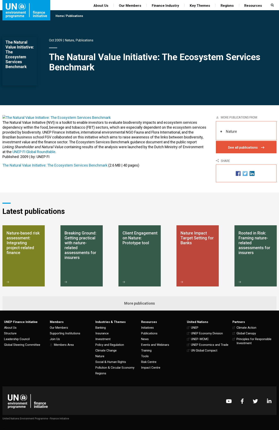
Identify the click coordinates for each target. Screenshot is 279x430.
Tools (145, 356)
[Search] (272, 5)
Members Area (64, 345)
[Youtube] (229, 401)
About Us (101, 5)
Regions (227, 5)
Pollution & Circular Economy (114, 367)
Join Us (55, 339)
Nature (69, 40)
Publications (74, 16)
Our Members (130, 5)
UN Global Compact (204, 350)
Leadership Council (17, 339)
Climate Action (246, 327)
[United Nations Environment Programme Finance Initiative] (28, 401)
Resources (253, 5)
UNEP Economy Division (207, 333)
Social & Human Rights (110, 362)
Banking (100, 327)
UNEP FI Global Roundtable (33, 152)
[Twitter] (255, 401)
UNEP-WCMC (200, 339)
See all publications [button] (243, 147)
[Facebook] (242, 401)
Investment (102, 339)
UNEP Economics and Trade (209, 345)
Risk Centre (148, 362)
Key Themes (200, 5)
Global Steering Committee (22, 345)
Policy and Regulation (109, 345)
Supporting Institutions (65, 333)
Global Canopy (246, 333)
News (145, 339)
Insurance (102, 333)
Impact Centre (150, 367)
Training (146, 350)
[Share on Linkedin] (252, 173)
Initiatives (147, 327)
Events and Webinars (155, 345)
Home (60, 16)
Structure (10, 333)
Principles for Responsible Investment (254, 341)
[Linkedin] (269, 401)
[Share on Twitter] (245, 173)
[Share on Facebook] (238, 173)
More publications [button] (139, 303)
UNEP (194, 327)
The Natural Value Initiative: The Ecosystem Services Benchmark (54, 165)
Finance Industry (165, 5)
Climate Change (106, 350)
